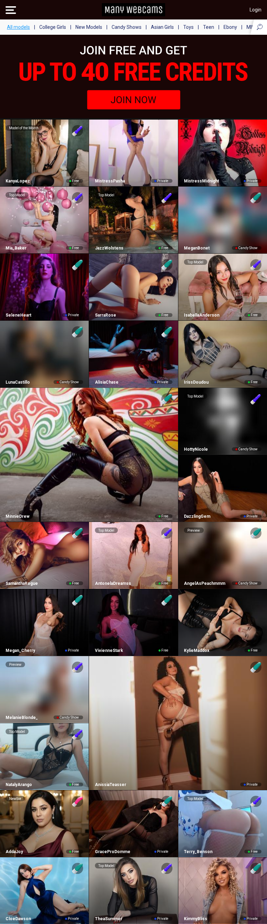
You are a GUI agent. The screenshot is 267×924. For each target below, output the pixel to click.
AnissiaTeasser (110, 784)
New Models (88, 27)
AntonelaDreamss (113, 583)
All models (18, 27)
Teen (208, 27)
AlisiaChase (106, 382)
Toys (188, 27)
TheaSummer (108, 918)
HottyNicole (196, 449)
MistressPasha (109, 181)
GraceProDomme (112, 851)
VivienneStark (109, 650)
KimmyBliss (195, 918)
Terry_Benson (198, 851)
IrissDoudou (196, 382)
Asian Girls (162, 27)
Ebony (230, 27)
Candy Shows (126, 27)
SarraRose (105, 315)
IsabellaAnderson (201, 315)
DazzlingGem (197, 516)
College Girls (52, 27)
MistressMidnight (201, 181)
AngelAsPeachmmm (204, 583)
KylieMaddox (196, 650)
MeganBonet (197, 248)
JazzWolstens (109, 248)
